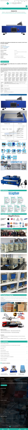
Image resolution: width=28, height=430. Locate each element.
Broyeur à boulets (3, 407)
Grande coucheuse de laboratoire (6, 332)
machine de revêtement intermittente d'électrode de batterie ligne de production (4, 374)
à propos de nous (3, 391)
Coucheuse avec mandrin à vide (16, 330)
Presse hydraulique (3, 411)
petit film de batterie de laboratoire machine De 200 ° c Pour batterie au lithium (15, 338)
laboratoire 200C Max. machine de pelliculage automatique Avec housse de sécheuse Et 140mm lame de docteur (13, 337)
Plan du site (2, 395)
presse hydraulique (3, 350)
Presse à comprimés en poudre (5, 414)
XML (1, 396)
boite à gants (2, 348)
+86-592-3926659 (4, 419)
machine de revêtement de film (10, 12)
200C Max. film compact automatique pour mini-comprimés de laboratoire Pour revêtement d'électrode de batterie (13, 374)
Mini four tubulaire (3, 408)
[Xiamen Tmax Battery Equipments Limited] (14, 3)
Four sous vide (3, 403)
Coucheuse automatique (16, 332)
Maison (4, 12)
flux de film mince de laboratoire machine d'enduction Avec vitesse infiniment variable (21, 374)
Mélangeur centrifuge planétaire (5, 355)
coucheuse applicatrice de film (6, 330)
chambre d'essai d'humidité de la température (7, 356)
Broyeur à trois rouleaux (4, 358)
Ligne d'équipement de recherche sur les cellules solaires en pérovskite (10, 345)
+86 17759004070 (6, 422)
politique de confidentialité (4, 398)
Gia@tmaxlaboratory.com (4, 421)
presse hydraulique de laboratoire (5, 401)
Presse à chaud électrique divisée (5, 412)
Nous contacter (3, 392)
